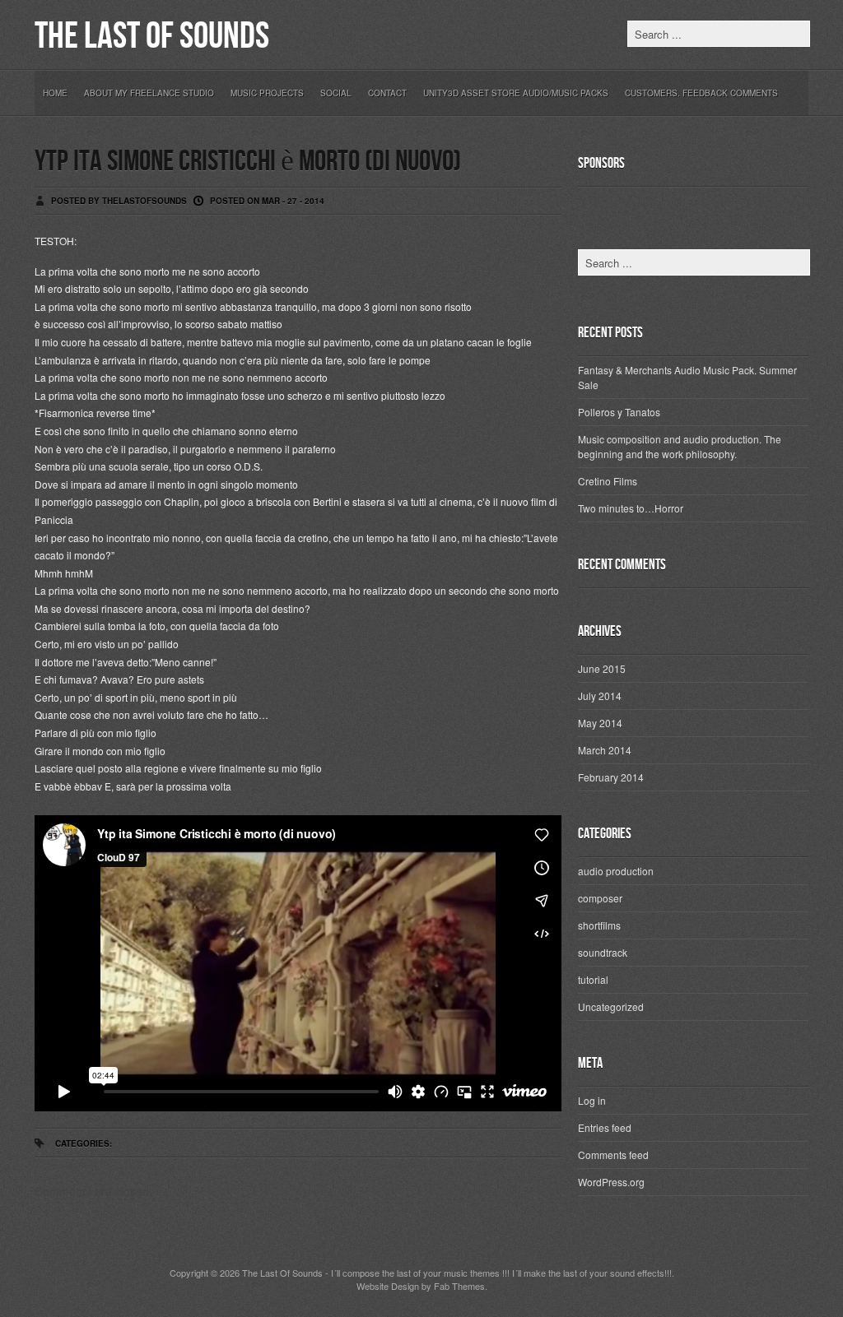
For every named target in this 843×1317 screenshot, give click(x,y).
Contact (387, 93)
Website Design (387, 1285)
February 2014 (611, 777)
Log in (592, 1100)
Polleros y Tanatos (619, 412)
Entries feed (604, 1127)
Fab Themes (459, 1285)
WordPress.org (611, 1182)
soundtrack (602, 952)
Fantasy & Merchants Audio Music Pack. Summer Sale (687, 377)
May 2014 (600, 723)
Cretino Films (607, 481)
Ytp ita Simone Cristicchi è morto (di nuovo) (248, 161)
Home (55, 93)
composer (600, 898)
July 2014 (600, 696)
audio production (616, 871)
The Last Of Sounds (152, 36)
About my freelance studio (149, 93)
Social (336, 93)
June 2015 (602, 668)
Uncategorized (611, 1006)
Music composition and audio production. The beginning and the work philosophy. (679, 446)
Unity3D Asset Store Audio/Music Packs (515, 93)
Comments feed (613, 1155)
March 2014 (604, 750)
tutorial (593, 979)
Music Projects (267, 93)
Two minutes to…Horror (630, 508)
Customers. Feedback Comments (701, 93)
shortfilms (599, 925)
